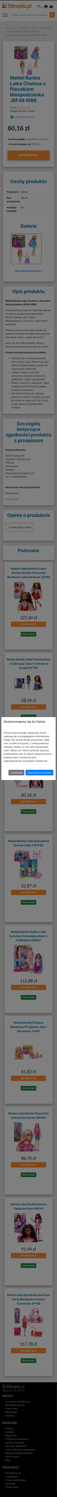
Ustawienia (16, 772)
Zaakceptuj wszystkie (39, 772)
